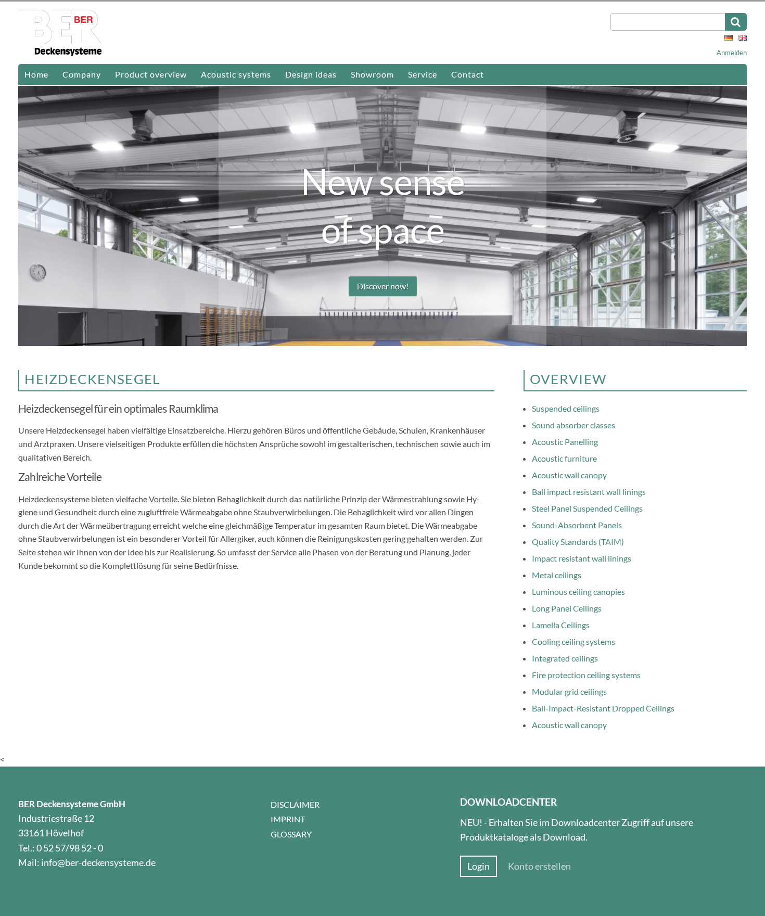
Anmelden (732, 52)
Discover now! (383, 286)
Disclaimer (295, 804)
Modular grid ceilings (569, 691)
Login (478, 866)
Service (422, 74)
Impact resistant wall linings (581, 558)
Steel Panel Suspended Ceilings (587, 508)
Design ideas (311, 74)
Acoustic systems (236, 74)
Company (81, 74)
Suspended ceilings (566, 408)
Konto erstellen (539, 866)
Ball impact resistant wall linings (589, 492)
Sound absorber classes (573, 425)
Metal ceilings (556, 575)
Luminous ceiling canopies (578, 591)
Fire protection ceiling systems (586, 675)
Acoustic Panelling (565, 442)
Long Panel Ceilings (567, 608)
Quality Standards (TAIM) (578, 541)
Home (36, 74)
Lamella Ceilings (561, 625)
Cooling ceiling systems (573, 641)
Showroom (372, 74)
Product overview (151, 74)
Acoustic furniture (564, 458)
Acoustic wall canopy (569, 475)
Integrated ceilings (565, 658)
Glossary (291, 834)
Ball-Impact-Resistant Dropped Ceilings (603, 708)
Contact (467, 74)
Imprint (288, 819)
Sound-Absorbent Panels (577, 525)
